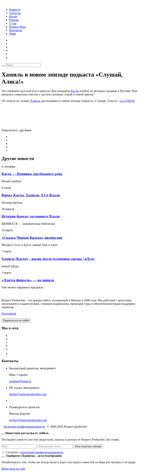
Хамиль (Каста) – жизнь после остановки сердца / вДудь (48, 259)
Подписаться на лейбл (16, 320)
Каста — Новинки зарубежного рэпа (32, 174)
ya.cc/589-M (127, 100)
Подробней (9, 313)
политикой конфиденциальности (42, 452)
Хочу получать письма (88, 446)
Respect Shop (17, 26)
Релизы (14, 20)
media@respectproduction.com (27, 394)
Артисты (15, 13)
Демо (12, 33)
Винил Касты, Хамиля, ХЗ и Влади (31, 195)
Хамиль (35, 100)
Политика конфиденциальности (24, 426)
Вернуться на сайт (13, 468)
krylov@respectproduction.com (28, 420)
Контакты (15, 30)
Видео (13, 16)
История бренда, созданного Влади (31, 216)
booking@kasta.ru (20, 381)
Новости (14, 9)
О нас (13, 23)
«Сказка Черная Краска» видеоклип (32, 238)
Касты (75, 91)
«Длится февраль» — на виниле (28, 280)
